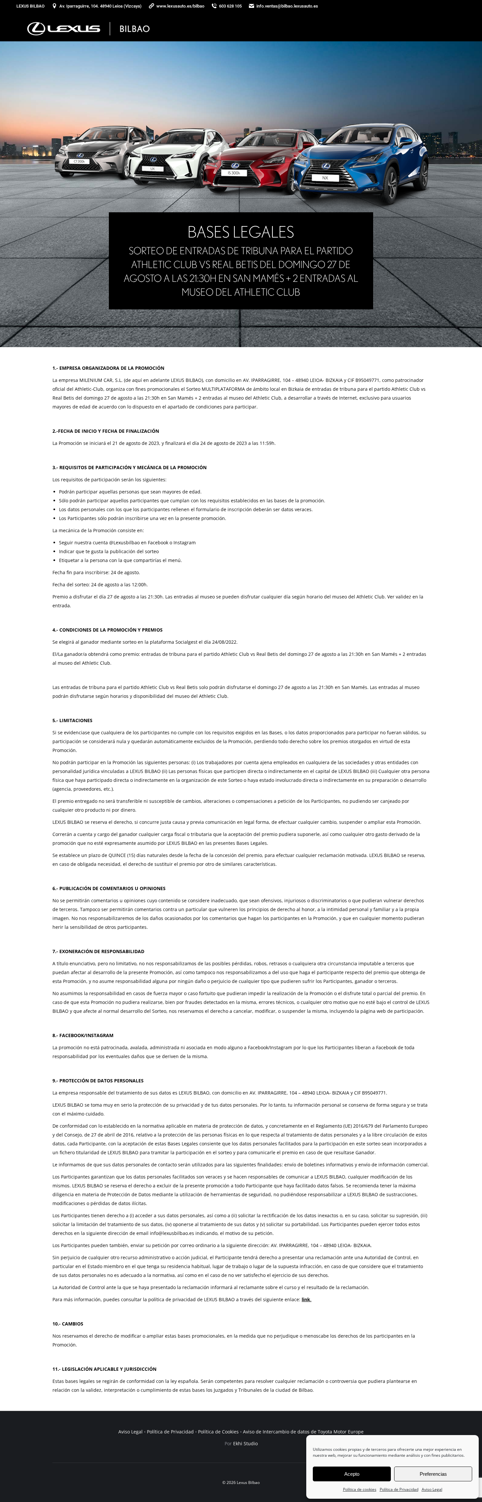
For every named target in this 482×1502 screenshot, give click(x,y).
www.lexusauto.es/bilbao (180, 6)
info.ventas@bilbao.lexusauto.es (287, 6)
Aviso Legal (432, 1489)
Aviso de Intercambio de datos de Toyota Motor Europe (303, 1432)
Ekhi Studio (245, 1443)
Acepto (351, 1474)
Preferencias (433, 1474)
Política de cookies (359, 1489)
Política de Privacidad (399, 1489)
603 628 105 (230, 6)
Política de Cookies (218, 1432)
